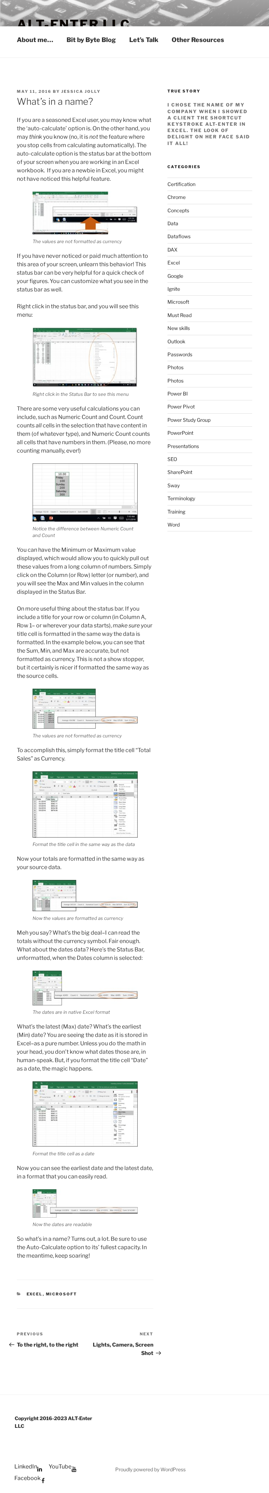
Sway (173, 485)
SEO (172, 459)
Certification (181, 184)
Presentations (183, 446)
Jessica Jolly (81, 91)
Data (172, 223)
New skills (178, 328)
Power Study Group (189, 420)
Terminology (181, 498)
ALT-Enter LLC (73, 24)
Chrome (176, 197)
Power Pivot (181, 407)
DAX (172, 250)
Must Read (179, 315)
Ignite (173, 289)
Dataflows (179, 236)
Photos (175, 367)
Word (173, 525)
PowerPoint (180, 433)
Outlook (176, 341)
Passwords (179, 354)
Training (176, 512)
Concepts (178, 210)
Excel (35, 1294)
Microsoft (61, 1294)
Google (175, 276)
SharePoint (179, 472)
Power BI (177, 394)
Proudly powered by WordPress (150, 1469)
